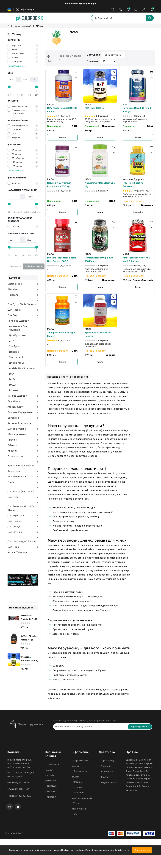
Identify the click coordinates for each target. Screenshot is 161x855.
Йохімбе (14, 351)
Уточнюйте (138, 212)
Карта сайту (107, 760)
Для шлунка (15, 532)
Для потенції (17, 362)
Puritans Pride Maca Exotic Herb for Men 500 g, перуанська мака (61, 261)
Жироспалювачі (17, 434)
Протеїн (12, 439)
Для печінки (15, 521)
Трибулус (14, 346)
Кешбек (51, 791)
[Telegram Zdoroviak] (18, 806)
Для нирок (14, 547)
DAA (11, 373)
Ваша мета (14, 401)
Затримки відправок (80, 4)
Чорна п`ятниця (17, 552)
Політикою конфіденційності (77, 850)
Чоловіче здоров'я (23, 26)
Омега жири (15, 283)
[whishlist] (128, 9)
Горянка (13, 390)
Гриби (11, 482)
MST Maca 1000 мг (94, 108)
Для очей (13, 497)
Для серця (14, 526)
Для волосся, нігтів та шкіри (21, 508)
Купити (62, 137)
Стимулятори (15, 456)
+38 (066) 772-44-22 (18, 782)
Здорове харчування (20, 412)
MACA (12, 384)
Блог (76, 814)
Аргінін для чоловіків (22, 368)
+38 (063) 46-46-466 (19, 796)
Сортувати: (93, 54)
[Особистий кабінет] (143, 9)
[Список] (49, 60)
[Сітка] (49, 57)
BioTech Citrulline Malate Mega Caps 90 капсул (29, 640)
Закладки (52, 786)
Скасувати (15, 266)
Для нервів (14, 309)
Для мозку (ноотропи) (21, 491)
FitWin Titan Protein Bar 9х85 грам (28, 619)
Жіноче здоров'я (17, 395)
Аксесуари (14, 471)
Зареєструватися (31, 724)
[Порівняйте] (136, 9)
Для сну (12, 315)
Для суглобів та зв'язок (22, 304)
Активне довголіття (19, 423)
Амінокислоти (16, 406)
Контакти (52, 797)
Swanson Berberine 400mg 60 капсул (29, 660)
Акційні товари (108, 782)
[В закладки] (76, 72)
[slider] (9, 87)
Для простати (17, 335)
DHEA (12, 379)
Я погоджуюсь (142, 850)
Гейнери (12, 445)
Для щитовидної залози (22, 541)
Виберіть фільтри (34, 266)
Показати (92, 61)
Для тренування (17, 428)
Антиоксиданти (17, 476)
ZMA (11, 340)
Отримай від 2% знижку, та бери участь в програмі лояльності (85, 720)
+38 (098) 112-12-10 (18, 789)
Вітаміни (13, 289)
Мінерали (13, 294)
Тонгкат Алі (16, 357)
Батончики (14, 417)
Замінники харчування (21, 465)
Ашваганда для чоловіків (18, 328)
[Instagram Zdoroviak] (9, 806)
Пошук (150, 18)
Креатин (12, 450)
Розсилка (105, 766)
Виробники (106, 771)
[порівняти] (76, 77)
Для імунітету (16, 515)
